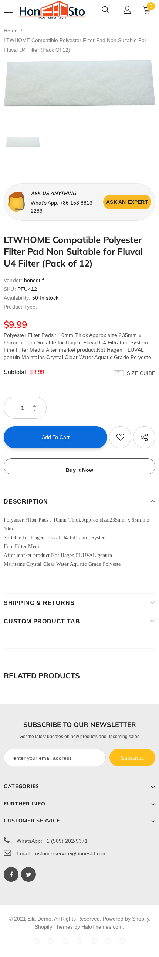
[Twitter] (28, 874)
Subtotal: (16, 372)
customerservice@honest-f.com (70, 853)
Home (11, 31)
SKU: (10, 289)
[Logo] (52, 10)
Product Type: (20, 307)
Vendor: (13, 280)
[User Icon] (127, 10)
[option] (79, 83)
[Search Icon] (105, 10)
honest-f (34, 280)
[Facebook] (11, 874)
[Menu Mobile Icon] (8, 10)
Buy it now (79, 470)
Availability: (17, 298)
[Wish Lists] (120, 437)
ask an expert (127, 202)
